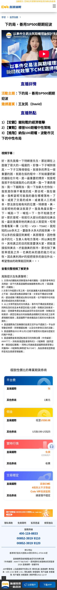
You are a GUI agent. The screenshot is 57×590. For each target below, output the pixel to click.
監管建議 (35, 523)
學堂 (4, 17)
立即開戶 (31, 585)
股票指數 (14, 17)
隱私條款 (8, 523)
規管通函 (48, 523)
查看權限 (36, 572)
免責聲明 (22, 523)
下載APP (47, 585)
